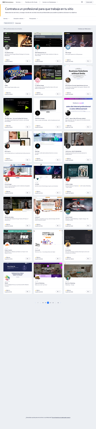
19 (45, 302)
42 (58, 302)
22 (53, 302)
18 (43, 302)
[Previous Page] (35, 303)
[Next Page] (61, 303)
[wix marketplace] (8, 2)
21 (50, 302)
